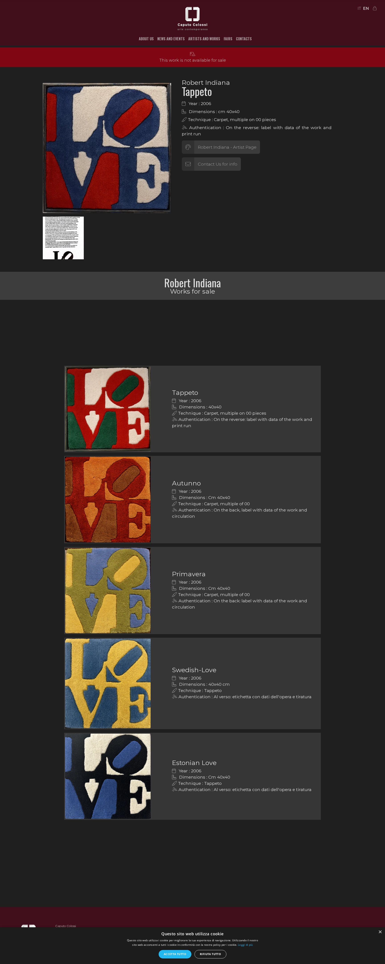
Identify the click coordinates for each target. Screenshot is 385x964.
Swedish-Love (194, 670)
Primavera (189, 574)
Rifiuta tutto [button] (210, 954)
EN (366, 8)
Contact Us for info (217, 164)
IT (359, 8)
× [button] (380, 932)
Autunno (186, 483)
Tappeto (185, 392)
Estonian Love (194, 763)
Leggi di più (245, 945)
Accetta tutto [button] (175, 954)
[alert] (192, 945)
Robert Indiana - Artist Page (227, 147)
